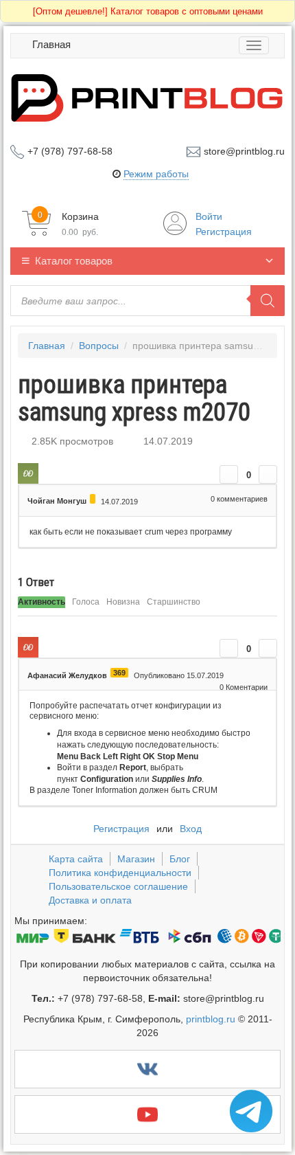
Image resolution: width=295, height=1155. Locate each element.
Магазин (136, 858)
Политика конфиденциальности (120, 872)
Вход (191, 828)
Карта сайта (76, 858)
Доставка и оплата (90, 900)
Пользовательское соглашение (118, 886)
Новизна (123, 602)
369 (119, 673)
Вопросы (99, 345)
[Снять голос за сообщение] (268, 474)
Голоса (85, 602)
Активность (41, 602)
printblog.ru (210, 1018)
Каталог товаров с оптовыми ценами (148, 11)
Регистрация (224, 231)
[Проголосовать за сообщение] (229, 474)
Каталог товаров (74, 261)
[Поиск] (267, 300)
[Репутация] (92, 499)
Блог (179, 858)
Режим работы (156, 173)
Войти (209, 216)
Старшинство (173, 602)
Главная (51, 44)
